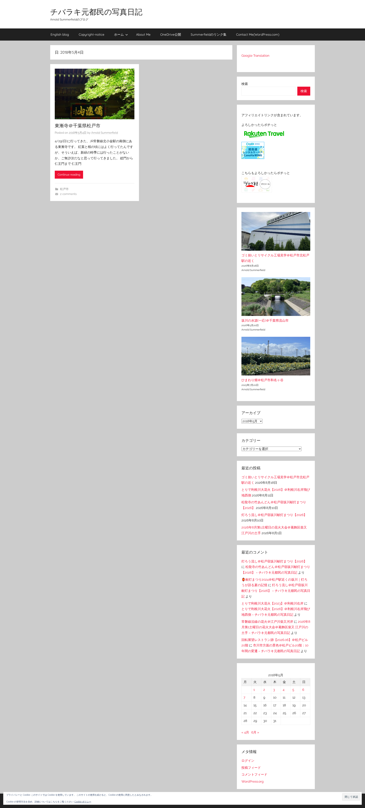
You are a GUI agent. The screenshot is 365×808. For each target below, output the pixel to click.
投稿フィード (251, 768)
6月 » (255, 732)
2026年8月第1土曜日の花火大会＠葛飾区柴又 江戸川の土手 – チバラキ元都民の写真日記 (275, 627)
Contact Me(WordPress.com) (257, 34)
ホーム (119, 34)
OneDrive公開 (170, 34)
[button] (351, 797)
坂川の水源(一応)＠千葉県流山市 (265, 320)
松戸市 (64, 189)
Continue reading (69, 174)
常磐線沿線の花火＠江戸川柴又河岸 (267, 621)
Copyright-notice (91, 34)
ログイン (247, 760)
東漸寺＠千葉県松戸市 (77, 125)
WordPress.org (252, 781)
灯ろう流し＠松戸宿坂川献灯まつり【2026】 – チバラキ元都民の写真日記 (275, 590)
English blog (60, 34)
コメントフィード (254, 774)
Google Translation (255, 55)
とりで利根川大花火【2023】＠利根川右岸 (272, 603)
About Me (143, 34)
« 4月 (245, 732)
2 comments (68, 194)
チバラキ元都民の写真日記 (96, 11)
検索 (244, 84)
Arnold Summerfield (104, 132)
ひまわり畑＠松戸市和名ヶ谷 (262, 380)
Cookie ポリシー (82, 801)
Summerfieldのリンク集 (208, 34)
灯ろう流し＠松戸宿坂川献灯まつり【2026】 (274, 515)
